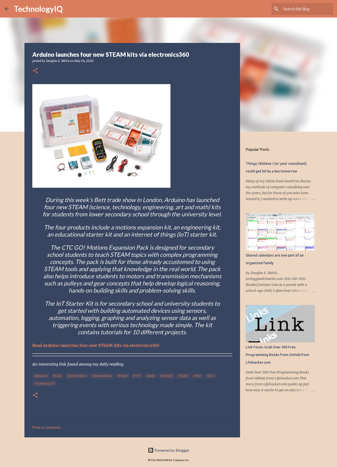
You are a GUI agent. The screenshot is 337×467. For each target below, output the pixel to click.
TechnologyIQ (38, 9)
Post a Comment (46, 427)
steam (183, 376)
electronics (77, 376)
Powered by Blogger (171, 450)
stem (197, 376)
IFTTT (137, 376)
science (166, 376)
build (57, 376)
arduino (41, 376)
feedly (122, 376)
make (151, 376)
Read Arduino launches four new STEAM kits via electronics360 (95, 345)
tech (210, 376)
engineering (102, 376)
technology (44, 383)
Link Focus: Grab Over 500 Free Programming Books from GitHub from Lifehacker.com (277, 354)
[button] (35, 71)
